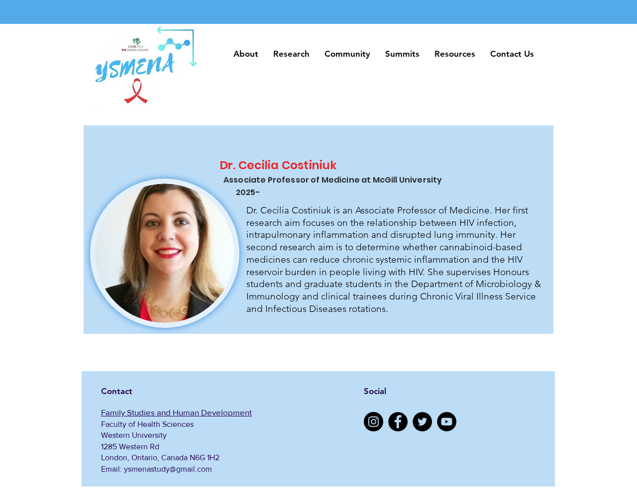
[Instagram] (373, 421)
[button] (246, 54)
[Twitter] (422, 421)
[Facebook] (398, 421)
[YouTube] (446, 421)
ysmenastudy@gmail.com (168, 469)
